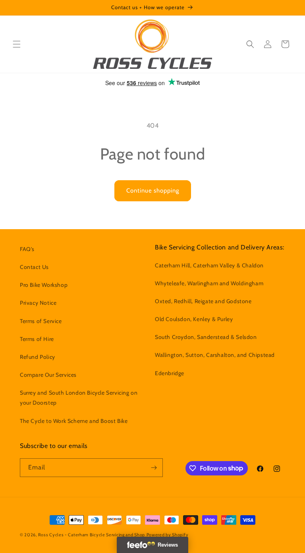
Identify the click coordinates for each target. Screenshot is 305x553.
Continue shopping (152, 190)
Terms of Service (41, 321)
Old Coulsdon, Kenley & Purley (194, 319)
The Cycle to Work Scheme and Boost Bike (73, 420)
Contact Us (34, 267)
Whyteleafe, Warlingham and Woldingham (209, 283)
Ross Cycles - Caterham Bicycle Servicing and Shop (91, 534)
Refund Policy (37, 356)
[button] (16, 44)
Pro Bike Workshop (44, 284)
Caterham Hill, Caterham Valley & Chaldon (209, 265)
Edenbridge (169, 373)
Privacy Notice (38, 302)
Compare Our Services (48, 374)
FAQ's (27, 249)
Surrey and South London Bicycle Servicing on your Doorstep (78, 397)
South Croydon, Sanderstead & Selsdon (206, 337)
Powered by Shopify (168, 534)
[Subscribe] (153, 467)
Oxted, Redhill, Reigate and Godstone (203, 301)
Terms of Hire (37, 339)
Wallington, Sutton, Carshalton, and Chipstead (215, 354)
